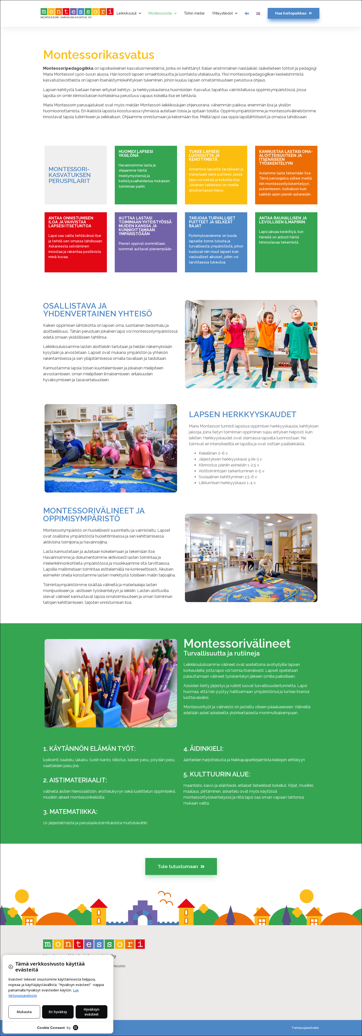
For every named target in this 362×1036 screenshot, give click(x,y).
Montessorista (160, 13)
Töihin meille (194, 13)
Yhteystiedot (222, 13)
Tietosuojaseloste (305, 1028)
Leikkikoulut (126, 13)
